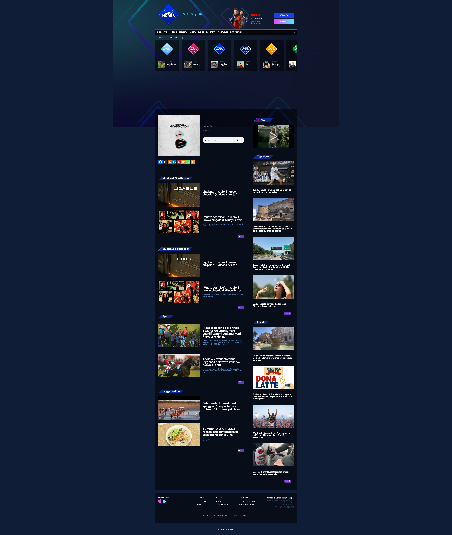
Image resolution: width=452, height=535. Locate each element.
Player (201, 497)
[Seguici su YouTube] (200, 14)
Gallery (192, 32)
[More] (193, 162)
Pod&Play (183, 32)
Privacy (205, 515)
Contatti (246, 515)
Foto (219, 501)
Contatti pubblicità (247, 501)
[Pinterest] (179, 162)
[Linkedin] (174, 162)
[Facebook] (160, 162)
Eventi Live (244, 497)
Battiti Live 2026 (236, 32)
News (200, 504)
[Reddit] (170, 162)
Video (219, 497)
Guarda (283, 21)
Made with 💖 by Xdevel (226, 529)
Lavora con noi (223, 504)
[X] (165, 162)
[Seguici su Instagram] (192, 14)
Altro (240, 236)
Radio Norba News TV (206, 32)
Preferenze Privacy (220, 515)
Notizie (174, 32)
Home (159, 32)
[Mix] (183, 162)
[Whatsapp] (188, 162)
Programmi (202, 501)
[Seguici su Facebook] (184, 14)
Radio (166, 32)
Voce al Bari (223, 32)
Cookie (235, 515)
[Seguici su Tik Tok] (196, 14)
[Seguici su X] (188, 14)
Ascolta (284, 15)
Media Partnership (247, 504)
